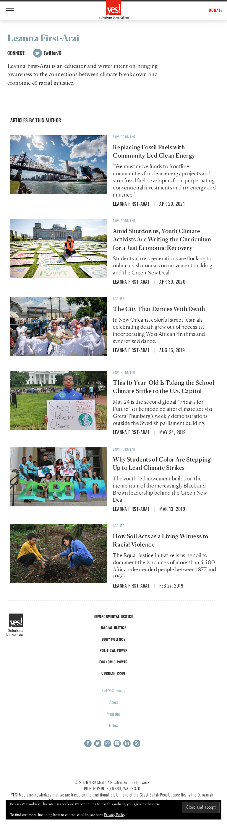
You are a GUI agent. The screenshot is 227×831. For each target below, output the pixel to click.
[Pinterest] (117, 743)
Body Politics (114, 639)
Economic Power (113, 661)
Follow (113, 725)
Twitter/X (52, 52)
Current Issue (113, 672)
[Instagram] (107, 743)
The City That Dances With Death (159, 309)
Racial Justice (113, 627)
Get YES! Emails (113, 690)
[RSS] (136, 743)
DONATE (216, 10)
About (113, 702)
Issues (119, 298)
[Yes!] (114, 9)
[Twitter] (97, 743)
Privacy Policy (114, 815)
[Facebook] (88, 743)
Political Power (113, 650)
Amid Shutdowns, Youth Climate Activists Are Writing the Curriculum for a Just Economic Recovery (162, 239)
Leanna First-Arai (131, 203)
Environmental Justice (113, 616)
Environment (124, 136)
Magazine (114, 714)
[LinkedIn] (127, 743)
